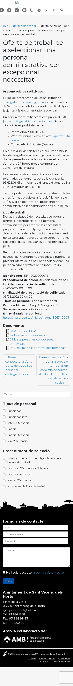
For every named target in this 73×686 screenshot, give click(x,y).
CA (54, 10)
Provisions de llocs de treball (26, 486)
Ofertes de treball (24, 26)
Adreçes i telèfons (32, 10)
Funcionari (14, 411)
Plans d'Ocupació (19, 480)
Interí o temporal (18, 423)
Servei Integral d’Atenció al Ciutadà (28, 121)
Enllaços (39, 10)
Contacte (32, 658)
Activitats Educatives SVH (27, 654)
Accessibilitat (47, 10)
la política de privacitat (48, 572)
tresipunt (60, 654)
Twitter (9, 10)
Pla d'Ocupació (17, 441)
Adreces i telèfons (47, 658)
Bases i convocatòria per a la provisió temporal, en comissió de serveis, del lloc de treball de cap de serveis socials (53, 370)
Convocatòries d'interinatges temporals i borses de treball (34, 460)
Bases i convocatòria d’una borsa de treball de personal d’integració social (18, 366)
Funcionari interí (18, 417)
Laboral (12, 429)
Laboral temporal (18, 435)
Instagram (17, 10)
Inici (6, 26)
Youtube (24, 10)
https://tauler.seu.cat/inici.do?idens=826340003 (36, 317)
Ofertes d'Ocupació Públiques (27, 468)
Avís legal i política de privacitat (55, 661)
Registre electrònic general (25, 102)
